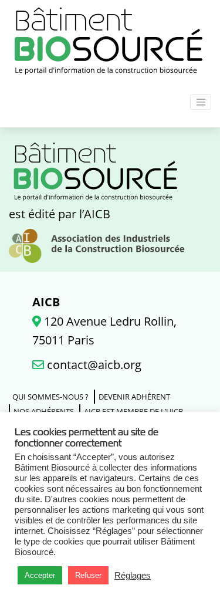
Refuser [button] (88, 575)
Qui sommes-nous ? (50, 396)
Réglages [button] (132, 575)
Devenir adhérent (134, 396)
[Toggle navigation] (200, 102)
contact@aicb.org (92, 365)
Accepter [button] (40, 575)
